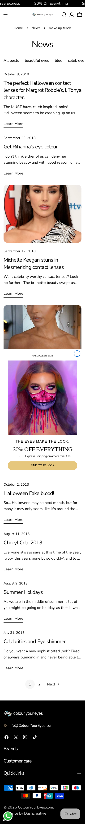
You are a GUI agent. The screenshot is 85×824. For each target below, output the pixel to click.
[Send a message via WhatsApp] (7, 816)
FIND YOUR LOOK (43, 465)
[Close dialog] (77, 353)
